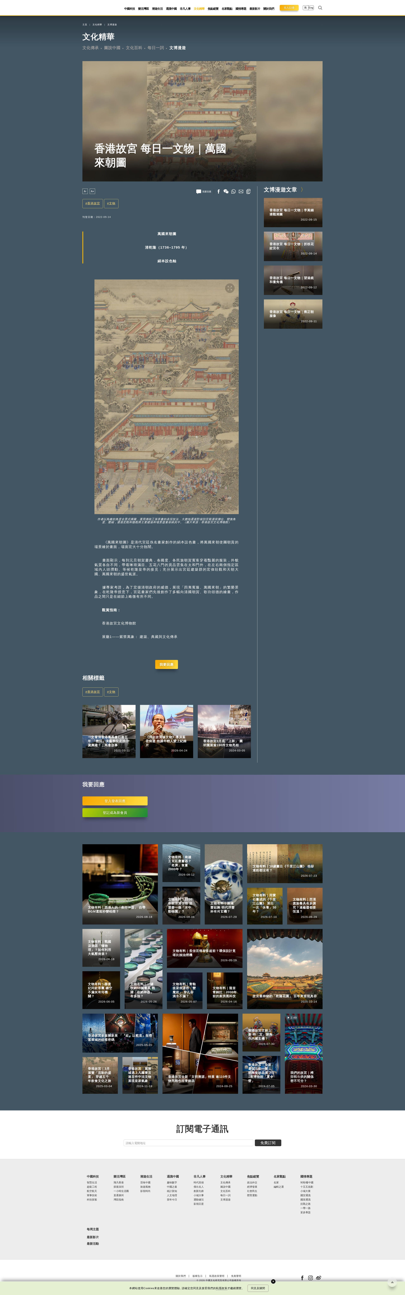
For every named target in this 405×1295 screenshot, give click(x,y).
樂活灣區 (143, 8)
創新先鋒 (199, 1191)
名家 (276, 1182)
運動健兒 (199, 1199)
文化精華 (199, 8)
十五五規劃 (306, 1186)
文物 (112, 203)
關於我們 (268, 8)
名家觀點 (227, 8)
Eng (311, 7)
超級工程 (92, 1186)
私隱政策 (221, 1288)
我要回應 (167, 664)
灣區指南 (119, 1199)
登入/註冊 (289, 7)
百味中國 (145, 1182)
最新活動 (93, 1243)
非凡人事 (185, 8)
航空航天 (92, 1191)
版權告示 (198, 1276)
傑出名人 (199, 1186)
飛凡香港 (107, 732)
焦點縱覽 (213, 8)
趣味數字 (172, 1182)
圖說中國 (112, 47)
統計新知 (172, 1191)
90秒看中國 (306, 1182)
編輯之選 (279, 1186)
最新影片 (254, 8)
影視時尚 (145, 1191)
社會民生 (252, 1191)
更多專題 (305, 1212)
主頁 (84, 24)
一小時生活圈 (121, 1191)
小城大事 (165, 732)
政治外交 (252, 1182)
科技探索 (92, 1199)
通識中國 (171, 8)
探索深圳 (119, 1186)
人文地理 (172, 1195)
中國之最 (172, 1186)
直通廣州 (119, 1195)
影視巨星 (199, 1204)
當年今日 (172, 1199)
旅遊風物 (145, 1186)
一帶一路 (305, 1208)
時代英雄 (199, 1182)
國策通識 (305, 1199)
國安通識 (305, 1195)
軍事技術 (92, 1195)
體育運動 (252, 1195)
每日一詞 (156, 47)
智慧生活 (92, 1182)
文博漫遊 (112, 24)
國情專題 (241, 8)
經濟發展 (252, 1186)
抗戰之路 (305, 1204)
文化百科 (134, 47)
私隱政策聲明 (216, 1276)
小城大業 (305, 1191)
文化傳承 (90, 47)
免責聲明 (236, 1276)
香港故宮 (93, 203)
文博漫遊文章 (280, 190)
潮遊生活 (157, 8)
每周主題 (93, 1229)
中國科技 (129, 8)
